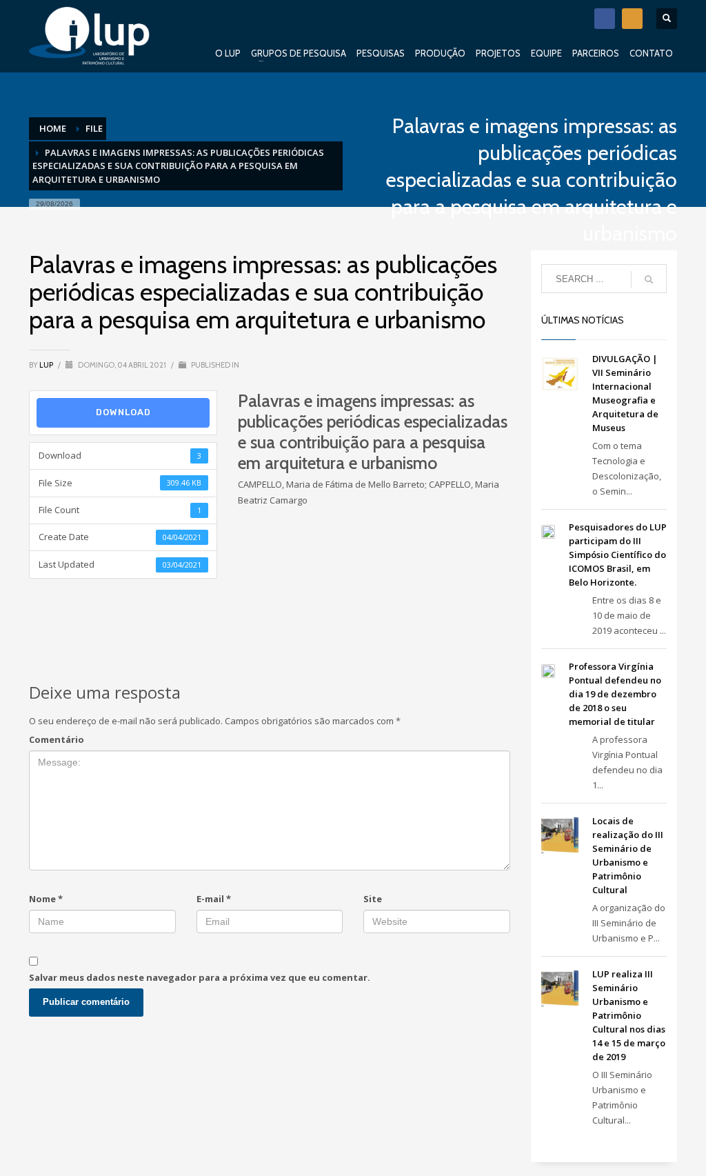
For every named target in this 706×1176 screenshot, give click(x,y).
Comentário (56, 739)
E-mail (213, 899)
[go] (649, 279)
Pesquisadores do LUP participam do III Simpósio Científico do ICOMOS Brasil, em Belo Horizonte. (618, 554)
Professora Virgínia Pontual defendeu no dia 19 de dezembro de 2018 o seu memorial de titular (615, 694)
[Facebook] (604, 18)
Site (372, 899)
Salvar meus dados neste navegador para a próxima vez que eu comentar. (199, 977)
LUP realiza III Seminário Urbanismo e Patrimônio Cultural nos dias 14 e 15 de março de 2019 (628, 1015)
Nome (46, 899)
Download (123, 412)
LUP (46, 365)
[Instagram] (632, 18)
